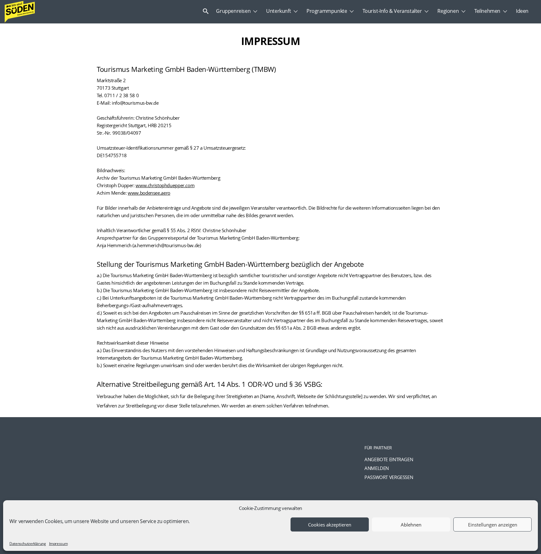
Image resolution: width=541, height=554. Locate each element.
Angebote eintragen (388, 459)
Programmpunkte (327, 10)
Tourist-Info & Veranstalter (392, 10)
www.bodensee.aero (149, 193)
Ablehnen (411, 525)
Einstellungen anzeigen (492, 525)
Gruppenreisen (233, 10)
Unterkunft (278, 10)
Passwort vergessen (388, 477)
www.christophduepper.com (165, 185)
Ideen (522, 10)
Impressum (58, 543)
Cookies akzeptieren (329, 525)
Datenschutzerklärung (27, 543)
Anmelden (376, 468)
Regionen (448, 10)
